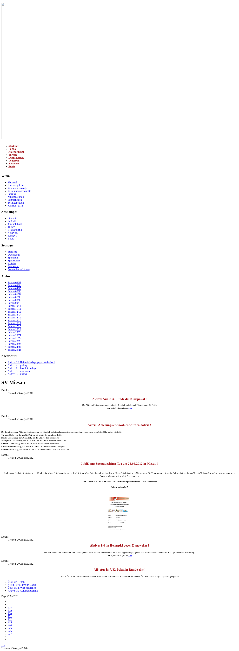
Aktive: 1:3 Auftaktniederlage (23, 590)
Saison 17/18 (14, 326)
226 (10, 631)
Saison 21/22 (14, 338)
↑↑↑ (3, 645)
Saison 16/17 (14, 323)
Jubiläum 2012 (15, 205)
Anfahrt (12, 263)
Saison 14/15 (14, 317)
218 (10, 607)
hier (130, 408)
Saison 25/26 (14, 349)
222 (10, 619)
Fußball (12, 149)
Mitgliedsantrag (16, 196)
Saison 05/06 (14, 291)
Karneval (13, 163)
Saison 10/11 (14, 305)
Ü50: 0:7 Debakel (17, 581)
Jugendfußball (16, 151)
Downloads (14, 254)
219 (10, 610)
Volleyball (13, 160)
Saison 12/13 (14, 311)
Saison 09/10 (14, 303)
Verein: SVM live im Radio (22, 584)
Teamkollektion (16, 202)
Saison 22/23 (14, 341)
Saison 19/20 (14, 332)
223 (10, 622)
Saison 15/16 (14, 320)
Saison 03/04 (14, 285)
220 (10, 613)
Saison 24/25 (14, 346)
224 (10, 625)
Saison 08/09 (14, 300)
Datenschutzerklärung (19, 269)
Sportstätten (14, 260)
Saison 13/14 (14, 314)
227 (10, 633)
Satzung (12, 194)
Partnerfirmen (15, 199)
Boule (11, 166)
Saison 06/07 (14, 294)
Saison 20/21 (14, 335)
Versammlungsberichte (19, 191)
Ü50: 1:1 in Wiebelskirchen (22, 587)
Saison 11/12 (14, 308)
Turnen (12, 154)
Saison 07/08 (14, 297)
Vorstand (12, 182)
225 (10, 628)
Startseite (13, 146)
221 (10, 616)
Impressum (13, 266)
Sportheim (13, 257)
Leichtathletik (16, 157)
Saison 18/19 (14, 329)
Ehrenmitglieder (16, 185)
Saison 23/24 (14, 343)
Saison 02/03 (14, 282)
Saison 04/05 (14, 288)
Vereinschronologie (18, 188)
